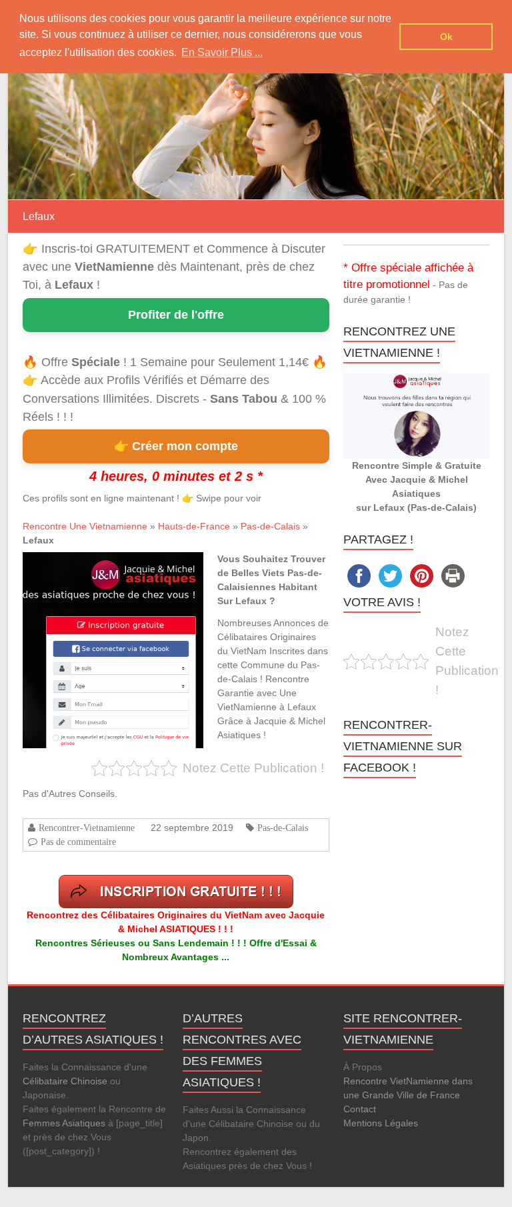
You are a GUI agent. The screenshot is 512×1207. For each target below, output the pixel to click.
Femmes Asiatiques (64, 1123)
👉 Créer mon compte (176, 446)
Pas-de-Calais (270, 526)
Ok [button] (446, 36)
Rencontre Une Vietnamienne (85, 526)
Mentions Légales (380, 1123)
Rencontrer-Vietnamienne (87, 827)
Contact (359, 1109)
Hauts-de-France (194, 526)
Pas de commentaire (78, 841)
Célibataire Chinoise (65, 1081)
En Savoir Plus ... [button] (222, 52)
